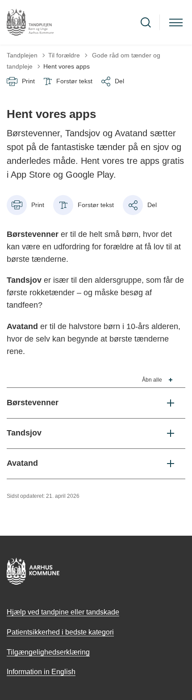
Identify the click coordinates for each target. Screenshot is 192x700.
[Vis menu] (176, 22)
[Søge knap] (145, 22)
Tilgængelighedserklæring (48, 652)
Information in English (41, 672)
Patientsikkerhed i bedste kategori (60, 632)
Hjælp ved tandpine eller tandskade (63, 612)
